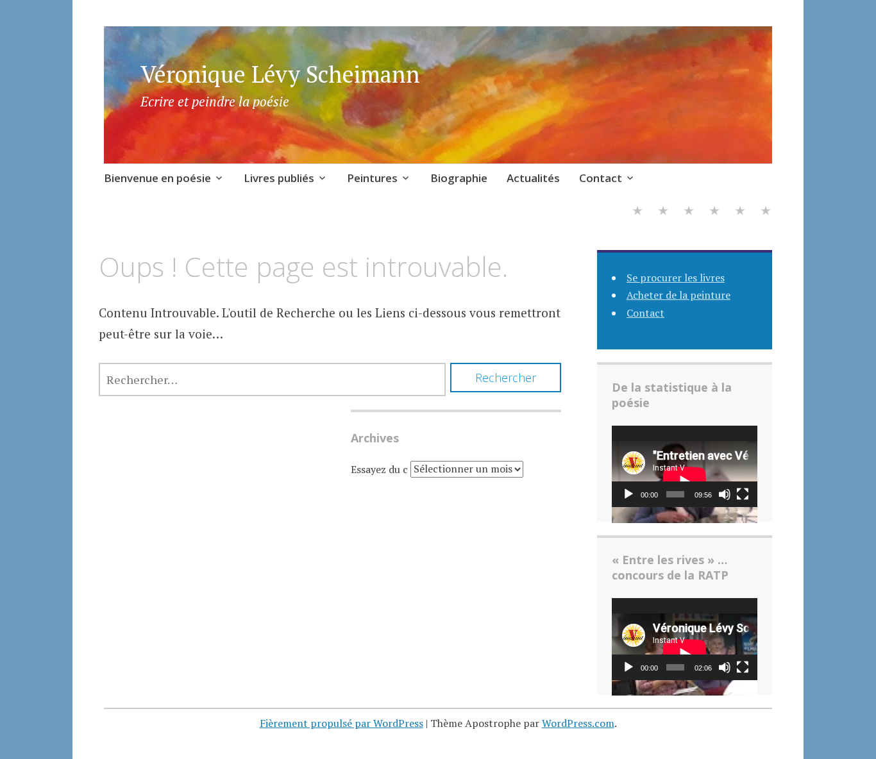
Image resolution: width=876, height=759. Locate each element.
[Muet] (724, 494)
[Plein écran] (742, 494)
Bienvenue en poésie (157, 178)
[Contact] (765, 212)
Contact (600, 178)
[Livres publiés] (663, 212)
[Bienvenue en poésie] (637, 212)
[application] (684, 467)
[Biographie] (714, 212)
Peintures (372, 178)
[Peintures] (688, 212)
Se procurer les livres (676, 278)
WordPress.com (578, 723)
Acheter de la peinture (678, 295)
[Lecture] (628, 494)
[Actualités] (740, 212)
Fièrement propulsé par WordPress (341, 723)
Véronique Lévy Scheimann (280, 74)
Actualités (533, 178)
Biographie (458, 178)
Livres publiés (279, 178)
